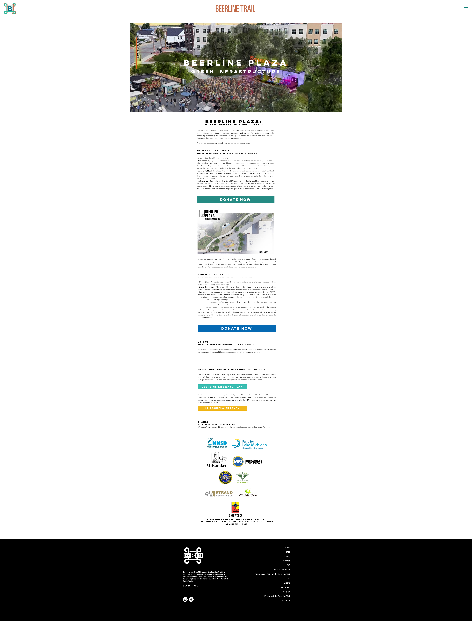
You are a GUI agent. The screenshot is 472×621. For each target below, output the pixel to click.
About (287, 547)
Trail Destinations (282, 569)
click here (256, 352)
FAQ (288, 565)
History (287, 556)
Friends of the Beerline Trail (277, 596)
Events (287, 583)
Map (288, 552)
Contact (286, 592)
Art (288, 578)
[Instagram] (185, 599)
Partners (286, 561)
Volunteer (285, 587)
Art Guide (285, 600)
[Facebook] (191, 599)
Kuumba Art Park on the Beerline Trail (277, 574)
